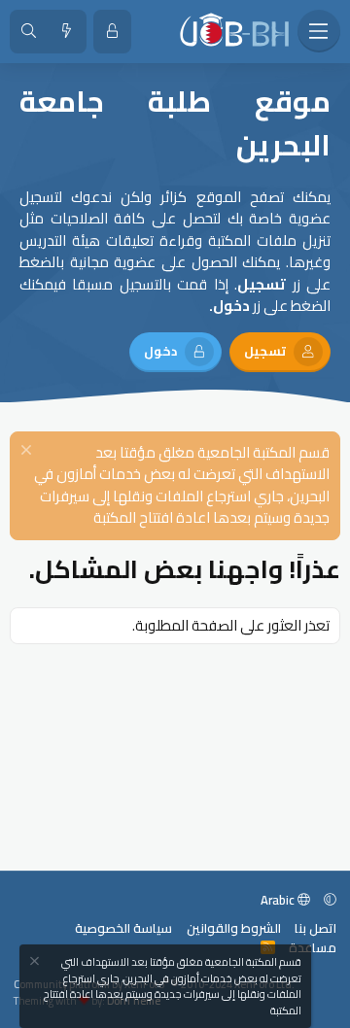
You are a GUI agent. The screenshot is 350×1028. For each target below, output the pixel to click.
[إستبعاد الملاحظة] (28, 452)
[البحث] (29, 31)
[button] (330, 899)
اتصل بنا (315, 928)
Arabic (279, 899)
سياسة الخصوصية (123, 928)
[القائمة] (319, 31)
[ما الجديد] (67, 31)
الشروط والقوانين (234, 928)
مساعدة (312, 947)
